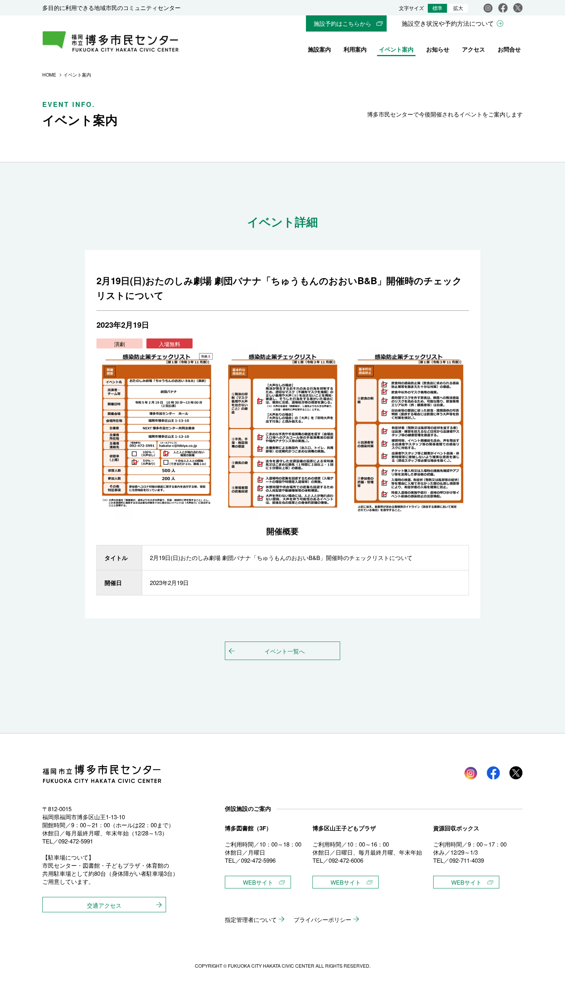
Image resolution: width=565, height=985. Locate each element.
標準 (437, 8)
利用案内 (355, 49)
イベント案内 (396, 49)
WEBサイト (258, 882)
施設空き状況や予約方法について (448, 23)
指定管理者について (251, 919)
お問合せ (509, 49)
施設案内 (319, 49)
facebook (503, 7)
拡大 (458, 8)
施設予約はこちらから (342, 23)
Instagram (488, 7)
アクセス (473, 49)
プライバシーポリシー (322, 919)
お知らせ (437, 49)
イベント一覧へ (284, 651)
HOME (49, 74)
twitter (516, 773)
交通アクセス (104, 905)
